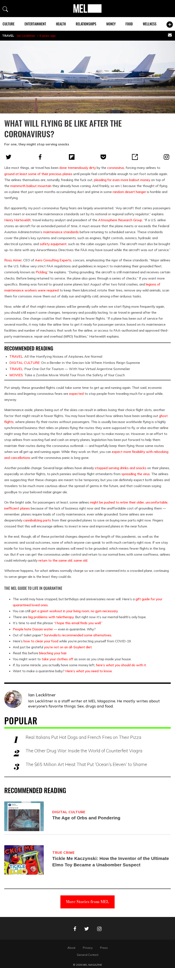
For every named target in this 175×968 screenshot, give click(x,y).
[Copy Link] (135, 157)
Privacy (88, 947)
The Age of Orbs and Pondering (86, 817)
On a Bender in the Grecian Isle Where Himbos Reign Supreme (74, 362)
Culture (9, 23)
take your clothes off (57, 659)
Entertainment (35, 23)
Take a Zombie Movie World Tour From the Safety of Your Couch (67, 375)
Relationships (86, 23)
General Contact (87, 954)
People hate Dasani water (33, 629)
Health (61, 23)
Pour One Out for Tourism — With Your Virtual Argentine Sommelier (69, 369)
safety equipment (53, 244)
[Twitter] (8, 157)
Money (111, 23)
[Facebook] (40, 157)
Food (129, 23)
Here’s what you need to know (88, 671)
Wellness (149, 23)
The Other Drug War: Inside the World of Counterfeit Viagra (84, 750)
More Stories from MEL (87, 902)
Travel (8, 36)
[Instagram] (166, 157)
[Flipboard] (71, 157)
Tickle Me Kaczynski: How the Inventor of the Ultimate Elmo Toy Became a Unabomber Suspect (110, 861)
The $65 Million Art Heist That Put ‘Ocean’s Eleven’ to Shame (86, 764)
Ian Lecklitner (26, 36)
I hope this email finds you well (78, 623)
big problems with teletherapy (51, 617)
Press (104, 947)
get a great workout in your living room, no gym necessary (74, 611)
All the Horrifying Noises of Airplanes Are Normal (55, 356)
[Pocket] (103, 157)
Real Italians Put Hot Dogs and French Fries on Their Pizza (83, 737)
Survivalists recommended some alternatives (77, 635)
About (71, 947)
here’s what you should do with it (121, 665)
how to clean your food (40, 641)
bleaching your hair (53, 653)
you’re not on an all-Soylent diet (68, 647)
